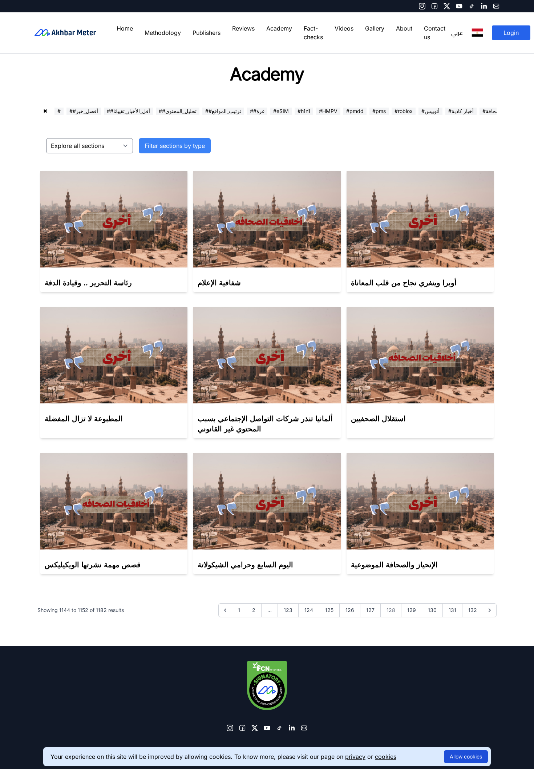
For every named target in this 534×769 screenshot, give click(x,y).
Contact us (434, 33)
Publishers (207, 32)
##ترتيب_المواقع (223, 111)
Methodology (163, 32)
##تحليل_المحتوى (178, 111)
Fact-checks (313, 33)
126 (349, 610)
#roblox (404, 111)
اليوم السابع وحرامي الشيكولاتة (245, 564)
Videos (344, 28)
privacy (355, 756)
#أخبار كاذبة (461, 111)
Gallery (374, 28)
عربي (457, 32)
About (404, 28)
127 (370, 610)
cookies (385, 756)
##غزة (257, 111)
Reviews (243, 28)
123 (288, 610)
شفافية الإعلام (219, 282)
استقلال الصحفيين (378, 418)
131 (452, 610)
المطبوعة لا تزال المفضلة (84, 418)
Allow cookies (466, 756)
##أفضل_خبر (83, 111)
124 (308, 610)
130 (432, 610)
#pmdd (355, 111)
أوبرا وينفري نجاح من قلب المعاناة (404, 282)
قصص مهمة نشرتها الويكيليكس (93, 564)
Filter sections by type (175, 145)
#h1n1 (304, 111)
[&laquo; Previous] (225, 610)
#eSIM (281, 111)
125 (329, 610)
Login (511, 32)
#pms (379, 111)
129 (411, 610)
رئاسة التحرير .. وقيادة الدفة (88, 282)
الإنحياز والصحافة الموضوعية (394, 564)
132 (472, 610)
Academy (279, 28)
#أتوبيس (430, 111)
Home (125, 28)
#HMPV (328, 111)
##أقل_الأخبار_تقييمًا (128, 111)
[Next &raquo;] (490, 610)
